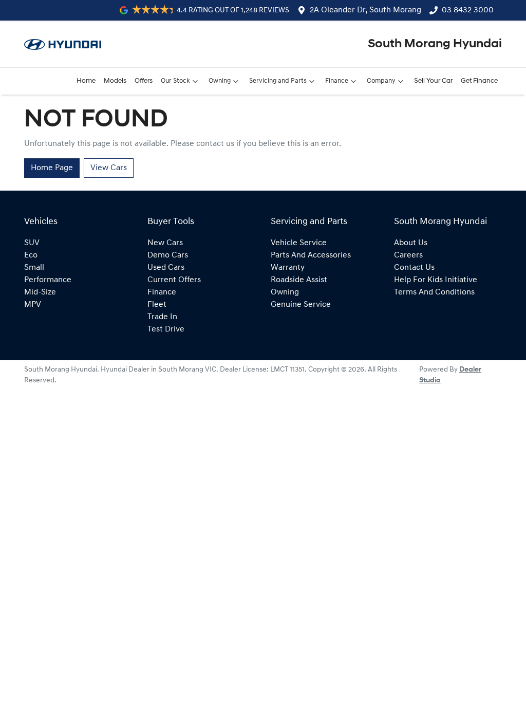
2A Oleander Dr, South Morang (365, 10)
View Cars (108, 168)
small (34, 268)
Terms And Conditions (434, 292)
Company (381, 81)
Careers (408, 255)
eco (30, 255)
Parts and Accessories (311, 255)
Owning (220, 81)
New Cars (165, 243)
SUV (32, 243)
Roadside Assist (299, 280)
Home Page (52, 168)
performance (47, 280)
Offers (144, 81)
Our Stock (175, 81)
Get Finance (479, 81)
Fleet (156, 305)
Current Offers (174, 280)
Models (115, 81)
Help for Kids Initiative (435, 280)
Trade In (162, 317)
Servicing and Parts (278, 81)
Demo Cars (167, 255)
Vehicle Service (299, 243)
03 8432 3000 (468, 10)
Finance (336, 81)
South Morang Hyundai (435, 44)
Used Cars (165, 268)
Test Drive (165, 329)
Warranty (288, 268)
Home (86, 81)
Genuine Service (301, 305)
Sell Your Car (433, 81)
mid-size (40, 292)
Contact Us (414, 268)
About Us (410, 243)
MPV (32, 305)
